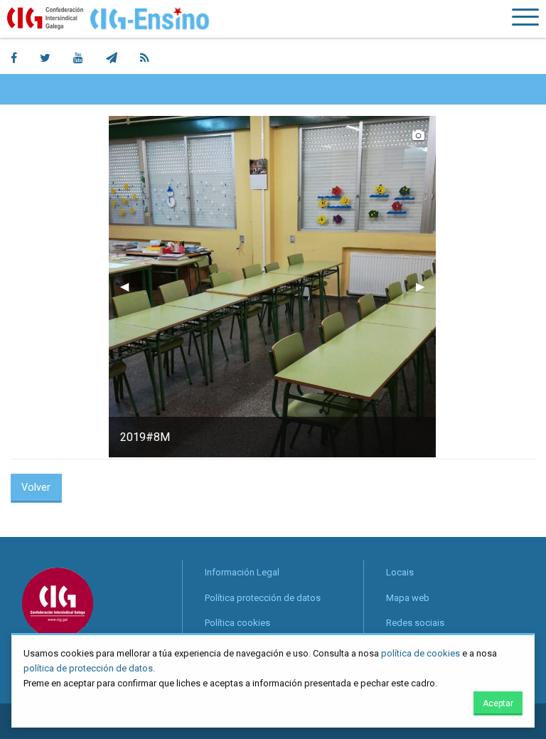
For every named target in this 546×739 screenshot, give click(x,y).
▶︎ (426, 286)
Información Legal (242, 572)
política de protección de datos (88, 668)
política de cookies (420, 653)
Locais (400, 572)
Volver (35, 488)
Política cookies (237, 622)
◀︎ (130, 286)
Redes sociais (415, 622)
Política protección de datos (263, 597)
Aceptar (498, 703)
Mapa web (407, 597)
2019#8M (145, 437)
